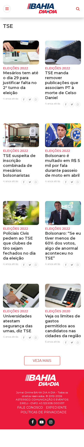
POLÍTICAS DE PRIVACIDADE (43, 412)
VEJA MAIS (42, 361)
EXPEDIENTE (56, 407)
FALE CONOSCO (30, 407)
